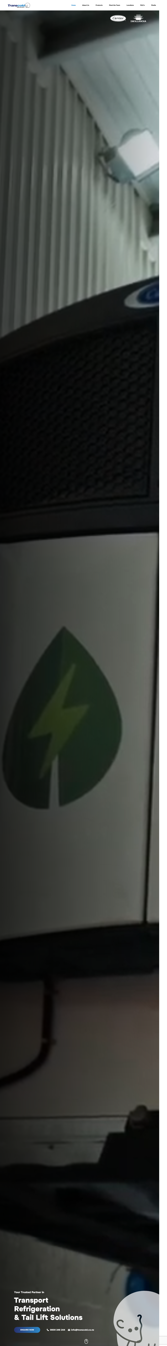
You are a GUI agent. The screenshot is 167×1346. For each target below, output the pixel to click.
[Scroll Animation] (83, 1340)
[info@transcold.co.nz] (69, 1330)
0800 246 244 (57, 1330)
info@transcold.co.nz (82, 1330)
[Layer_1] (19, 5)
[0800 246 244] (48, 1330)
